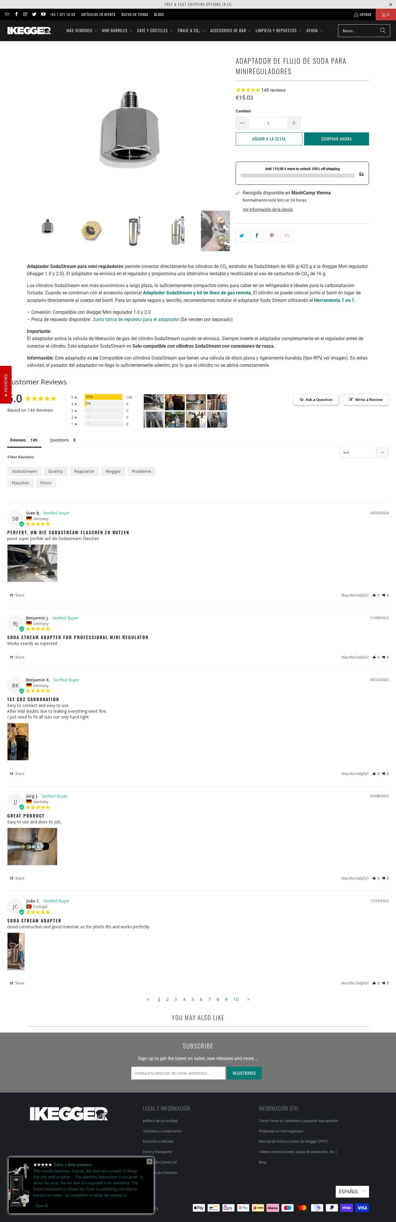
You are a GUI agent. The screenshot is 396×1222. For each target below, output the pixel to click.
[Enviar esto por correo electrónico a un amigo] (287, 236)
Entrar (365, 14)
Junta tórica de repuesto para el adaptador (135, 319)
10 (236, 999)
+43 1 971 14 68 (62, 14)
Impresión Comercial (160, 1162)
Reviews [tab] (18, 440)
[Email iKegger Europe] (6, 14)
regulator (84, 471)
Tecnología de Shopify (140, 1208)
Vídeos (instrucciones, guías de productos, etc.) (298, 1152)
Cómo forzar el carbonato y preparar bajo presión (298, 1121)
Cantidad (243, 111)
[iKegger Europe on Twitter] (34, 14)
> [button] (248, 999)
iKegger (113, 471)
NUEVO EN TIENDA (134, 14)
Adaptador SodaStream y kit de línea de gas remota (197, 293)
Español (349, 1191)
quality (55, 471)
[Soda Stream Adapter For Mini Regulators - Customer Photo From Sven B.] (154, 402)
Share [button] (19, 595)
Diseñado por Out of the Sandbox (93, 1208)
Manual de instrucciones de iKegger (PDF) (293, 1141)
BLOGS (159, 14)
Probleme (141, 471)
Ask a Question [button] (319, 399)
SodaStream (24, 471)
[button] (82, 30)
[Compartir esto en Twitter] (242, 236)
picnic (46, 483)
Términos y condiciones (162, 1131)
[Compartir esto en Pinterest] (272, 236)
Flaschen (20, 483)
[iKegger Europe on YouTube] (43, 14)
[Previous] (31, 126)
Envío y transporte (157, 1152)
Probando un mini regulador (281, 1131)
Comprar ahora (336, 139)
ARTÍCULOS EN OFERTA (98, 14)
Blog (262, 1162)
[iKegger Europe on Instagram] (25, 14)
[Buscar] (383, 30)
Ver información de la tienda (268, 209)
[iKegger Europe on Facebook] (15, 14)
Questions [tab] (59, 440)
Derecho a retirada (158, 1141)
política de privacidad (160, 1121)
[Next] (225, 126)
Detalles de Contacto (160, 1172)
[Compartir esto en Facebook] (257, 236)
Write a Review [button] (369, 399)
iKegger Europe (52, 1208)
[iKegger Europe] (29, 30)
